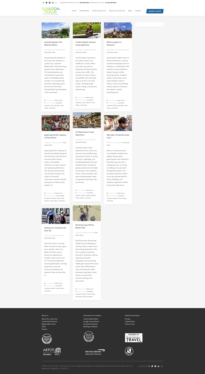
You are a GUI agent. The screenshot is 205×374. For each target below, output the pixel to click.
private (57, 105)
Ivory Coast (60, 198)
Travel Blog (58, 100)
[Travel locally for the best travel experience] (86, 30)
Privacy (127, 319)
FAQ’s (44, 326)
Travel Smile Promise (49, 321)
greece (77, 195)
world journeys (87, 296)
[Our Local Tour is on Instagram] (49, 2)
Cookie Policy (130, 321)
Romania (120, 105)
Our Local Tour (49, 52)
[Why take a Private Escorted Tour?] (118, 123)
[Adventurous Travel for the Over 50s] (55, 216)
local (52, 105)
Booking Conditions (90, 326)
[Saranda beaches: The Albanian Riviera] (55, 30)
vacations (52, 108)
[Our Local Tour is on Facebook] (43, 2)
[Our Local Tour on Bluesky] (56, 2)
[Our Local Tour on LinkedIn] (52, 2)
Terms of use (129, 324)
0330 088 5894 (84, 2)
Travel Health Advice (90, 319)
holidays (47, 105)
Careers (44, 329)
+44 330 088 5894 (110, 2)
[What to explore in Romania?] (118, 30)
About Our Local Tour (49, 319)
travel (46, 108)
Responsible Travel (48, 324)
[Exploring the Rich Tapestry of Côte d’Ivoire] (55, 123)
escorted (59, 103)
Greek (82, 195)
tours (62, 105)
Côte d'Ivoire (60, 195)
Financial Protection (90, 324)
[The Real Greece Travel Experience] (86, 120)
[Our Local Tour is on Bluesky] (161, 366)
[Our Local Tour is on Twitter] (46, 2)
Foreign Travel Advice (91, 321)
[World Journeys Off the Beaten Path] (86, 213)
